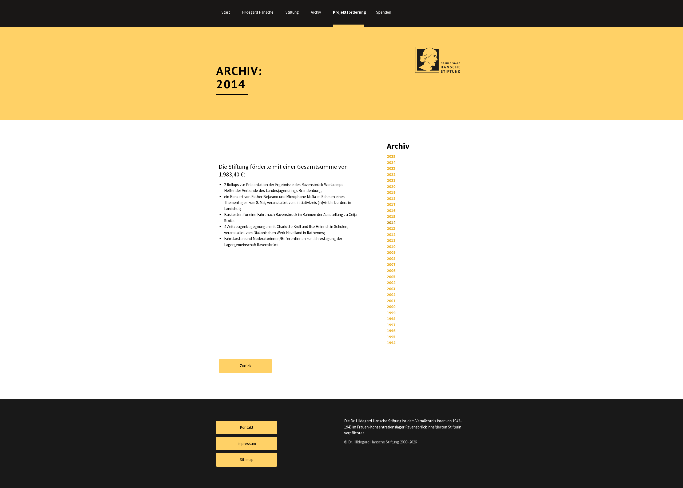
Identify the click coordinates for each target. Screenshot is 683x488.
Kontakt (246, 427)
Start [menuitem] (225, 12)
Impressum (246, 443)
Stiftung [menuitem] (292, 12)
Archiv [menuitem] (316, 12)
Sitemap (246, 459)
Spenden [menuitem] (383, 12)
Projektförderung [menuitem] (348, 12)
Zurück (245, 365)
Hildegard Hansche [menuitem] (257, 12)
